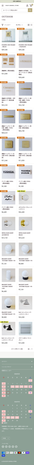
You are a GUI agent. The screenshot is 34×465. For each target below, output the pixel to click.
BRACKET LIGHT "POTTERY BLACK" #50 (25, 285)
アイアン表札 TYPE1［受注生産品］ (7, 182)
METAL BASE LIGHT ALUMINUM (7, 234)
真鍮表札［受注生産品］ (8, 70)
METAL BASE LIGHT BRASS (24, 234)
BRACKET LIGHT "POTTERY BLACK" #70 (8, 313)
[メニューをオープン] (2, 5)
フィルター (7, 25)
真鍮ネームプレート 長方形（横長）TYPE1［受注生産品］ (8, 128)
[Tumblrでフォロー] (16, 446)
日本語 (4, 438)
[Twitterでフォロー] (6, 446)
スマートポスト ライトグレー (25, 339)
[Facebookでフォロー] (3, 446)
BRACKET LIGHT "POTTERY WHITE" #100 (7, 286)
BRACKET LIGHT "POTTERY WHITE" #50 (8, 260)
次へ (29, 349)
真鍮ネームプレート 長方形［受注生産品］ (25, 127)
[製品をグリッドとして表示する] (28, 25)
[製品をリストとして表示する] (31, 25)
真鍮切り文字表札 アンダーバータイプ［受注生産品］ (25, 72)
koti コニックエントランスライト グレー (25, 313)
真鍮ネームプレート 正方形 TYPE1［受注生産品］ (25, 155)
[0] (31, 5)
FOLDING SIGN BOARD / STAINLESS (25, 46)
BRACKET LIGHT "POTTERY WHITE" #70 (25, 260)
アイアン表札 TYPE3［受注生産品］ (7, 208)
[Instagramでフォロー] (9, 446)
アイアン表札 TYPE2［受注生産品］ (24, 182)
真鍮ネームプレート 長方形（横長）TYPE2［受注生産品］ (25, 100)
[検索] (30, 10)
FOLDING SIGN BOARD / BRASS (8, 46)
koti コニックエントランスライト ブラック (8, 339)
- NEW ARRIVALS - (17, 1)
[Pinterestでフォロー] (13, 446)
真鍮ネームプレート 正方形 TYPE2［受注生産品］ (8, 155)
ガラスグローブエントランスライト (25, 208)
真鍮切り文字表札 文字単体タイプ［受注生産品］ (8, 100)
